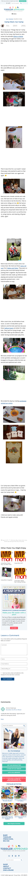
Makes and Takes (12, 268)
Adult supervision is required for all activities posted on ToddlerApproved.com (14, 779)
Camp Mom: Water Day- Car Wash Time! (6, 563)
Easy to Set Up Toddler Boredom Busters (7, 800)
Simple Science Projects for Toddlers (21, 800)
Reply (2, 719)
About (6, 866)
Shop (5, 864)
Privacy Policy (17, 875)
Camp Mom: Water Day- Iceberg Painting (19, 581)
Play (18, 541)
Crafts (23, 540)
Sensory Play (21, 541)
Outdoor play (6, 541)
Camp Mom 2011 (18, 563)
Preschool (8, 839)
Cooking (19, 540)
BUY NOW (14, 628)
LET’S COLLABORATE (14, 772)
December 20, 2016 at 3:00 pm (13, 710)
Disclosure (8, 870)
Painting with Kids (13, 541)
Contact (7, 868)
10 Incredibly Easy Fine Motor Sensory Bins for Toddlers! (7, 818)
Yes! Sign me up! (23, 1)
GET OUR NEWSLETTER (14, 765)
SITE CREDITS (24, 875)
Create (25, 540)
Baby (5, 835)
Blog (17, 540)
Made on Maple (18, 36)
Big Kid (6, 841)
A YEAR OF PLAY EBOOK (14, 768)
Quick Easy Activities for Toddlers (21, 817)
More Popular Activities (14, 823)
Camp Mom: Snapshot (6, 580)
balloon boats (9, 328)
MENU (15, 14)
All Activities (13, 540)
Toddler (7, 837)
